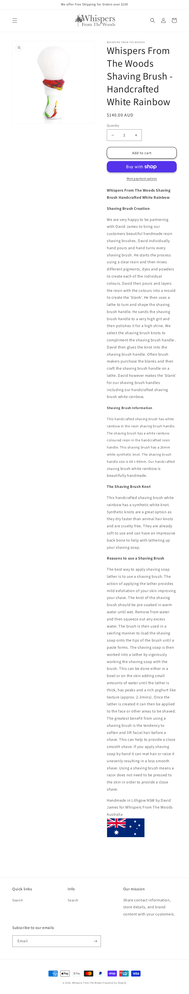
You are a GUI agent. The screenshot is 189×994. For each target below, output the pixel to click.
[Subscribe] (95, 941)
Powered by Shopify (114, 982)
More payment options (142, 178)
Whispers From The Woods (87, 982)
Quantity (113, 125)
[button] (14, 20)
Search (17, 900)
